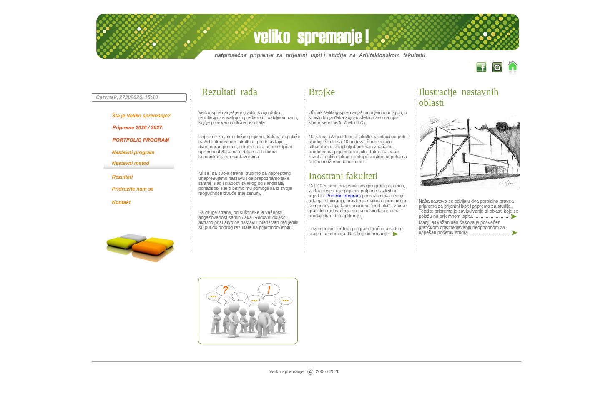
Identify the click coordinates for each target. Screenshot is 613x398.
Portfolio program (343, 195)
